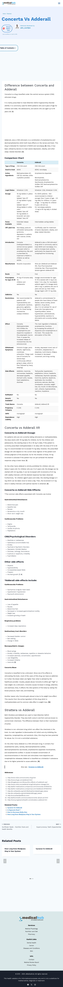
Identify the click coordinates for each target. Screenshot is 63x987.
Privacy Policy (31, 965)
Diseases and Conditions (31, 948)
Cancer (31, 945)
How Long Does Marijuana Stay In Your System (24, 814)
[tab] (30, 878)
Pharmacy (31, 934)
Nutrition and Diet (31, 931)
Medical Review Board (31, 962)
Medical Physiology (31, 928)
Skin (31, 951)
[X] (31, 984)
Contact (31, 959)
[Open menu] (59, 3)
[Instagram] (35, 984)
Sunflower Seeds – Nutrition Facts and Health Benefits (15, 827)
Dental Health (31, 943)
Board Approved (8, 28)
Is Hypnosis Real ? (13, 810)
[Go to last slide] (4, 861)
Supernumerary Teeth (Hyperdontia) (48, 826)
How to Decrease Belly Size (17, 812)
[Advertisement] (31, 69)
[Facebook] (27, 984)
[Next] (58, 861)
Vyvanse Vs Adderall (14, 808)
